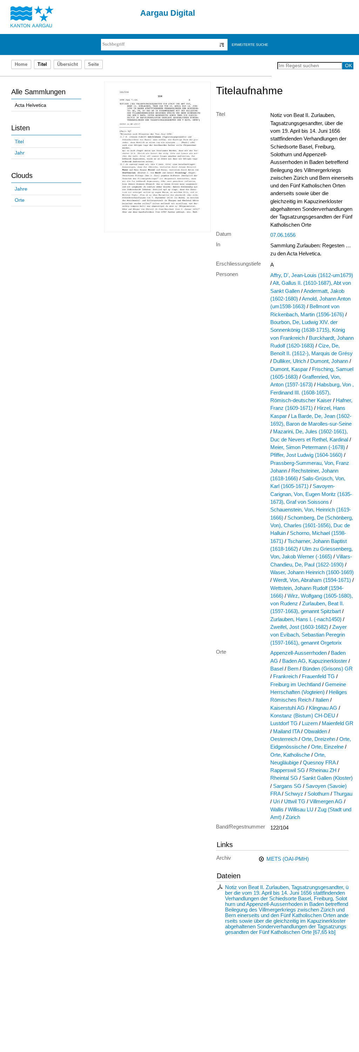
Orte (20, 200)
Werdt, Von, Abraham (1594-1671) (312, 580)
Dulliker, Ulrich (289, 361)
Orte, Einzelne (327, 747)
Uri (276, 801)
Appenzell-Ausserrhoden (298, 653)
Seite (93, 64)
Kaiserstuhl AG (287, 708)
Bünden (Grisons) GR (328, 669)
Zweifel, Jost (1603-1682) (299, 627)
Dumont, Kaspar (289, 369)
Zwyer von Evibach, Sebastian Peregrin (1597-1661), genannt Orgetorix (308, 635)
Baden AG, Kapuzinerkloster (314, 661)
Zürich (293, 817)
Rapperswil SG (287, 770)
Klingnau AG (323, 708)
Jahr (20, 153)
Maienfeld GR (337, 723)
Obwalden (315, 731)
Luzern (310, 723)
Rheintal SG (284, 778)
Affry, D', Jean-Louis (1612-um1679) (311, 275)
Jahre (21, 189)
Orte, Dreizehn (318, 739)
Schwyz (294, 794)
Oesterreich (283, 739)
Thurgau (342, 794)
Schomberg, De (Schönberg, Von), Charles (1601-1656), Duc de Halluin (311, 525)
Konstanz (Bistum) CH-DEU (302, 715)
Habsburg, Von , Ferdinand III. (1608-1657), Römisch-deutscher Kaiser (312, 392)
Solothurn (318, 794)
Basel (276, 669)
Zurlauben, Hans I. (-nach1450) (305, 619)
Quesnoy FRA (319, 762)
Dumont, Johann (329, 361)
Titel (19, 141)
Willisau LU (300, 809)
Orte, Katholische (290, 755)
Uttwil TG (294, 801)
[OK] (222, 44)
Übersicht (67, 64)
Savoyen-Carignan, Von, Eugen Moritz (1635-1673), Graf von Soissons (311, 494)
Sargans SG (287, 786)
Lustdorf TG (284, 723)
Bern (292, 669)
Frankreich (285, 676)
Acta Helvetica (30, 105)
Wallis (277, 809)
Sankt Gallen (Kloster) (327, 778)
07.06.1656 (283, 235)
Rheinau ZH (323, 770)
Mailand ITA (286, 731)
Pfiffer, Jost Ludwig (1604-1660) (306, 455)
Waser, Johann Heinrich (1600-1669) (312, 572)
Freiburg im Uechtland (295, 684)
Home (21, 64)
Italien (322, 700)
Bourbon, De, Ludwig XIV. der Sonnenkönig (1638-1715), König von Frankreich (307, 330)
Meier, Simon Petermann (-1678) (307, 447)
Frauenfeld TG (318, 676)
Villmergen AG (326, 801)
